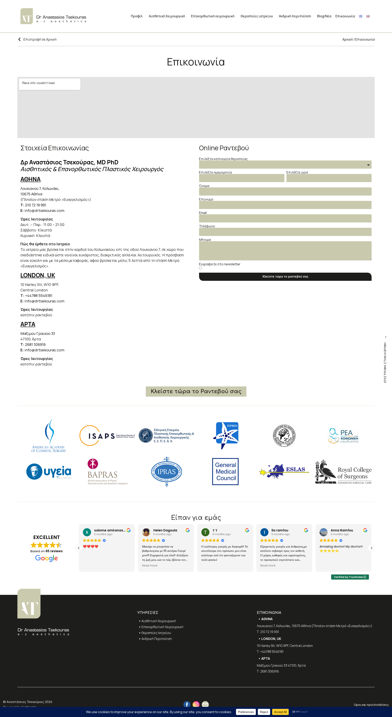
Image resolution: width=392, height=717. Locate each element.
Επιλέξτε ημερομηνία (215, 172)
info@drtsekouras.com (44, 210)
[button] (371, 548)
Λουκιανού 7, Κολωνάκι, (40, 188)
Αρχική (347, 39)
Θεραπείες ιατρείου (257, 16)
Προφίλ (137, 16)
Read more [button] (149, 566)
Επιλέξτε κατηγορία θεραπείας (223, 158)
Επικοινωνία (345, 16)
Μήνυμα (205, 239)
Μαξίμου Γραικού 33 (37, 333)
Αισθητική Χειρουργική (167, 16)
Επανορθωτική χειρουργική (212, 16)
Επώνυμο (206, 199)
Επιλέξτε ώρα (297, 172)
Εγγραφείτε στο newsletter (220, 264)
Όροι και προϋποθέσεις (371, 705)
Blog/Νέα (324, 16)
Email (203, 212)
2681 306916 (35, 344)
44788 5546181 (39, 295)
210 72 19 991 (35, 204)
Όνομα (204, 185)
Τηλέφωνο (207, 226)
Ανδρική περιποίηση (295, 16)
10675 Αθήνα (31, 193)
